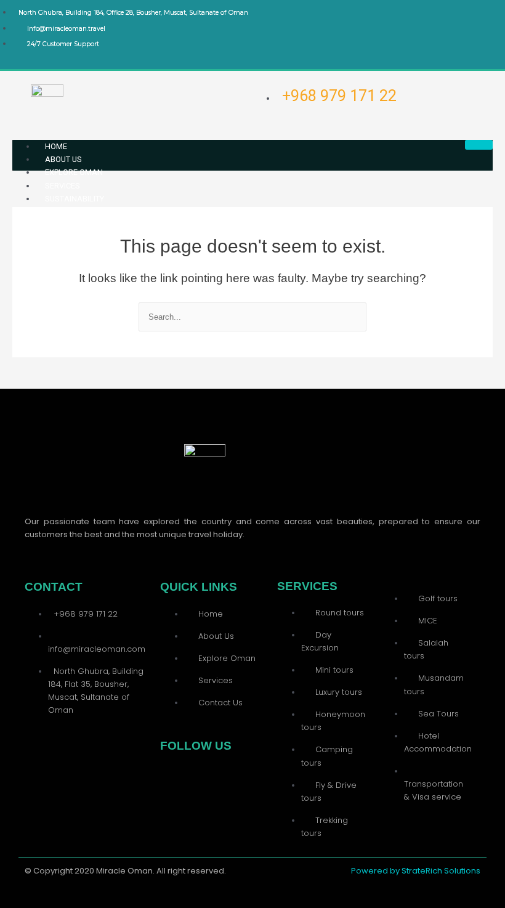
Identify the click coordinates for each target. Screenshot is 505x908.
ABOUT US (63, 159)
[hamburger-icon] (479, 145)
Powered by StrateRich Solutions (415, 871)
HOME (56, 146)
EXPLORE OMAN (74, 172)
